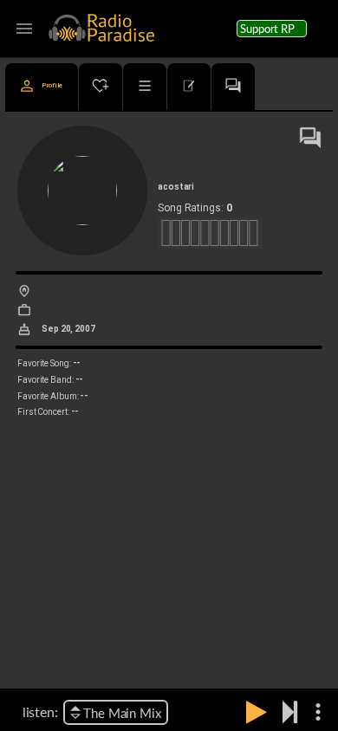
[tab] (41, 86)
